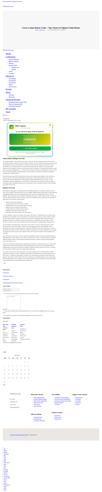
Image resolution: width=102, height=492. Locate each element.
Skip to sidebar (13, 1)
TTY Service (57, 404)
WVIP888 (6, 471)
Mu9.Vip (5, 472)
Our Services (78, 402)
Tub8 (5, 466)
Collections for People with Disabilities (63, 400)
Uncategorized (6, 118)
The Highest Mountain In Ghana (13, 326)
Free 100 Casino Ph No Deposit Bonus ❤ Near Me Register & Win (13, 282)
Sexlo (5, 481)
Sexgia (5, 479)
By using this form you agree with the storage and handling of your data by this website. (23, 315)
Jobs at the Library (38, 406)
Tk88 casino (6, 454)
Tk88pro (5, 452)
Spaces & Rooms (79, 397)
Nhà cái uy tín (7, 462)
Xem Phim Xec (7, 484)
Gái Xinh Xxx (7, 476)
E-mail (4, 290)
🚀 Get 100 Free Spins (30, 148)
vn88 (5, 459)
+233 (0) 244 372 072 (14, 407)
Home (37, 30)
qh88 (5, 455)
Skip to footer (19, 1)
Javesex (5, 483)
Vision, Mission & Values (39, 397)
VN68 (5, 486)
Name (4, 289)
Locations (77, 404)
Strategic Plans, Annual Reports (40, 400)
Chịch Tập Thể (7, 478)
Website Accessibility (59, 402)
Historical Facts (58, 417)
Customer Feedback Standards (40, 399)
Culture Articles (58, 419)
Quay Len (6, 469)
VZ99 (5, 490)
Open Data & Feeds (38, 417)
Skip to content (6, 1)
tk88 (4, 448)
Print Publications (37, 419)
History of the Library (38, 402)
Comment (5, 309)
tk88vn (5, 450)
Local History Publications (39, 420)
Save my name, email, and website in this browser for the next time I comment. (21, 293)
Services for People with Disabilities (62, 399)
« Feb (4, 384)
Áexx (5, 467)
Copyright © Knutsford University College (19, 434)
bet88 (5, 460)
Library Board (37, 404)
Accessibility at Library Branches (62, 397)
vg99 (5, 457)
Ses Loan (5, 474)
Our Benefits (78, 399)
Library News (57, 415)
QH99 (5, 488)
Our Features (78, 400)
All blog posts (42, 30)
